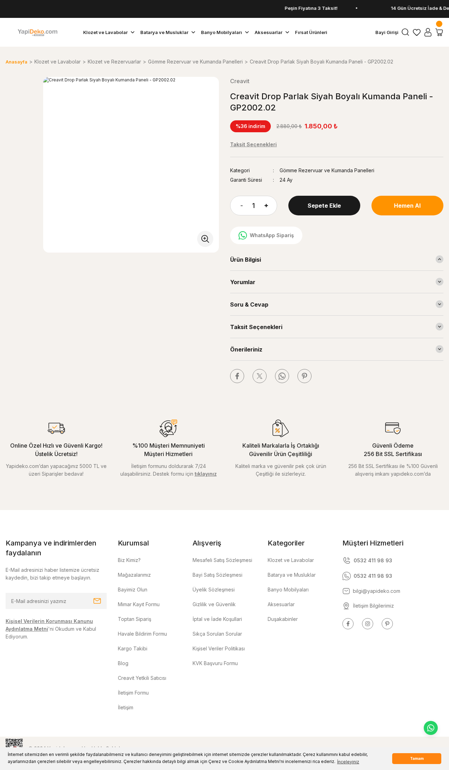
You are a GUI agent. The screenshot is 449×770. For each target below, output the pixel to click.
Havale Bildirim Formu (142, 634)
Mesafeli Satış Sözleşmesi (222, 560)
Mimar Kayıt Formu (139, 604)
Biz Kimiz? (129, 560)
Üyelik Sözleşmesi (214, 589)
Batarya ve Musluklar (292, 575)
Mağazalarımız (134, 575)
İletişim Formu (133, 693)
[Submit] (97, 601)
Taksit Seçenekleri (256, 326)
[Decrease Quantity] (236, 205)
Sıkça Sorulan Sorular (217, 634)
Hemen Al (407, 205)
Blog (123, 663)
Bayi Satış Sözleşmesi (217, 575)
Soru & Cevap (249, 304)
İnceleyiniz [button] (348, 761)
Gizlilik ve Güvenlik (214, 604)
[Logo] (37, 32)
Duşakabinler (283, 619)
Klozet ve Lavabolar (291, 560)
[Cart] (439, 32)
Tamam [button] (417, 758)
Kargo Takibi (132, 648)
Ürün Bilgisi (245, 259)
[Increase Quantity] (270, 205)
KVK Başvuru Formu (215, 663)
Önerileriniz (246, 349)
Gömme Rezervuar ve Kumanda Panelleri (327, 170)
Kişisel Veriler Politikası (219, 648)
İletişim (125, 707)
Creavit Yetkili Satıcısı (142, 678)
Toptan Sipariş (134, 619)
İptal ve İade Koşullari (217, 619)
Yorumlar (242, 282)
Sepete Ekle (324, 205)
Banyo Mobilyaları (288, 589)
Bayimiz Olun (132, 589)
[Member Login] (428, 32)
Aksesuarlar (281, 604)
